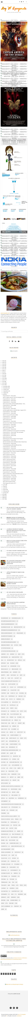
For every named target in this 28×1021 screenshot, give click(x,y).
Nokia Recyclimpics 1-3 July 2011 (10, 476)
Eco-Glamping (4, 702)
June (4, 484)
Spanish (14, 858)
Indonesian (12, 747)
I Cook (3, 744)
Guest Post (20, 732)
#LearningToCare (5, 627)
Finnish (11, 717)
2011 (3, 384)
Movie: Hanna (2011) (14, 134)
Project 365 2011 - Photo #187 (9, 465)
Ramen (18, 831)
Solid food (4, 858)
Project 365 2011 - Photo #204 (14, 129)
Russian (3, 843)
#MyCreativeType (18, 627)
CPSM (2, 678)
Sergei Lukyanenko (6, 852)
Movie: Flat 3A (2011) (14, 255)
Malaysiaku (11, 771)
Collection (13, 690)
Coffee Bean (20, 687)
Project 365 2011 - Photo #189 (9, 457)
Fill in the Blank (14, 714)
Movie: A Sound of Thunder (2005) (14, 89)
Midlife (14, 780)
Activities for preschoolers (8, 651)
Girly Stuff (4, 729)
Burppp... (3, 675)
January (5, 492)
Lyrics (11, 768)
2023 (3, 365)
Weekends (13, 897)
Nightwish (11, 798)
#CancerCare (4, 618)
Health (3, 738)
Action (16, 645)
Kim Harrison (4, 759)
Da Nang (21, 693)
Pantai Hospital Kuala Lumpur (9, 816)
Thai (13, 882)
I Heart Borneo (13, 744)
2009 (3, 495)
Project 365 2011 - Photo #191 (9, 453)
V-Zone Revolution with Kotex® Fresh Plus (12, 445)
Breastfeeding (4, 672)
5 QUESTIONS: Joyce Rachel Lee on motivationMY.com (14, 449)
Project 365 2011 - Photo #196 (14, 253)
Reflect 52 (3, 837)
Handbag (3, 735)
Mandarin (14, 774)
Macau (3, 771)
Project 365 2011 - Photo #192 (9, 448)
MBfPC (19, 768)
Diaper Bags (12, 696)
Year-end (11, 903)
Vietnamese (4, 894)
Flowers (19, 717)
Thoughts (3, 885)
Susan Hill (4, 870)
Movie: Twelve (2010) (7, 467)
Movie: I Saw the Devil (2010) (9, 459)
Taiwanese (13, 876)
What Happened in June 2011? (9, 483)
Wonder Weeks (14, 900)
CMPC (21, 675)
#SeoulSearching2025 (6, 633)
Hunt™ (3, 741)
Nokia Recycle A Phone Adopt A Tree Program (14, 258)
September (5, 391)
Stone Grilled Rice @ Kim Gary (9, 461)
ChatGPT (17, 678)
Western (3, 900)
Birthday (3, 663)
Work (2, 903)
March (4, 489)
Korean (14, 759)
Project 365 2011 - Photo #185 (9, 472)
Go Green (13, 729)
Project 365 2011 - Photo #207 (14, 79)
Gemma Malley (4, 726)
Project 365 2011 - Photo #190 (9, 456)
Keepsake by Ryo (5, 756)
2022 (3, 367)
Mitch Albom (4, 783)
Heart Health (12, 738)
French (16, 720)
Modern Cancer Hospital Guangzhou (10, 786)
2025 (3, 362)
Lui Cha (3, 768)
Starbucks (13, 861)
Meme (19, 777)
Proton (15, 825)
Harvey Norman (14, 735)
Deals (2, 696)
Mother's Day (4, 792)
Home (21, 738)
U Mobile (3, 888)
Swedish (16, 873)
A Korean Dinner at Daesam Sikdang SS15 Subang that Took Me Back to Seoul (16, 530)
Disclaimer (19, 1015)
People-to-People (5, 819)
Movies (13, 792)
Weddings (20, 894)
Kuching (3, 762)
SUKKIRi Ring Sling (14, 843)
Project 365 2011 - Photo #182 (9, 480)
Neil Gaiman (15, 795)
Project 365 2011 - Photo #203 (14, 132)
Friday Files (4, 723)
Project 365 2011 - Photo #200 (14, 239)
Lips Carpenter (15, 765)
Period (16, 819)
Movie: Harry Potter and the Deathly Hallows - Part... (14, 403)
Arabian (12, 654)
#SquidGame (20, 633)
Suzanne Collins (5, 873)
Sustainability (14, 870)
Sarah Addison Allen (16, 846)
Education (15, 702)
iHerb (2, 909)
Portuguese (14, 822)
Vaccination (4, 891)
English (3, 708)
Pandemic (3, 813)
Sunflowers (13, 867)
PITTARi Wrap (15, 807)
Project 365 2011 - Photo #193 (9, 446)
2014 (3, 379)
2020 (3, 370)
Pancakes (12, 810)
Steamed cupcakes (5, 864)
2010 (3, 494)
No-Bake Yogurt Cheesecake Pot (17, 550)
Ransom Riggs (4, 834)
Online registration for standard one (11, 804)
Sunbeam (3, 867)
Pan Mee (3, 810)
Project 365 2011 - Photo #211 (14, 64)
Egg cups (3, 705)
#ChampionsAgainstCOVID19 (8, 621)
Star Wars (3, 861)
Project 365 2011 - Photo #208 (14, 74)
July (4, 394)
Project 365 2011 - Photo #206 (14, 84)
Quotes (11, 828)
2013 (3, 381)
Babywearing (4, 657)
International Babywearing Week (9, 750)
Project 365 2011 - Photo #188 (9, 462)
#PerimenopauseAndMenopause (9, 630)
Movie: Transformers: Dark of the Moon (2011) (13, 473)
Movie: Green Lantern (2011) (9, 470)
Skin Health (4, 855)
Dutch (11, 699)
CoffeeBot (4, 690)
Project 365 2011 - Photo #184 (9, 475)
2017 (3, 375)
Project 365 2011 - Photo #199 (14, 243)
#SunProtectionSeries (6, 636)
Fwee (13, 723)
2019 (3, 372)
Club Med (3, 687)
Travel (13, 885)
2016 (3, 376)
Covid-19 (12, 693)
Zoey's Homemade (5, 906)
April (4, 488)
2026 (3, 360)
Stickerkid (16, 864)
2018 (3, 373)
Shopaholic (18, 852)
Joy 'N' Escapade (22, 1014)
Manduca (3, 777)
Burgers (15, 672)
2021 (3, 368)
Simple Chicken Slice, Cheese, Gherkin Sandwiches (14, 451)
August (5, 392)
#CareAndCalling (16, 618)
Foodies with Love (5, 720)
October (5, 389)
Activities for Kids (5, 648)
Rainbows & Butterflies (7, 831)
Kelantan (15, 756)
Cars (9, 678)
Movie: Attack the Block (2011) (9, 464)
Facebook (13, 711)
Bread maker (15, 669)
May (4, 486)
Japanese (3, 753)
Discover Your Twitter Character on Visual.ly (14, 139)
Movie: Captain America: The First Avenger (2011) (14, 23)
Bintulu (20, 660)
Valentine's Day (15, 891)
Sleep (13, 855)
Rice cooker (12, 840)
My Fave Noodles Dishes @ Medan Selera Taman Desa (14, 273)
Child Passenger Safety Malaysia (9, 681)
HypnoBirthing (13, 741)
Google (3, 732)
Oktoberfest (4, 801)
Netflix (3, 798)
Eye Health (4, 711)
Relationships (14, 837)
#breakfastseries (5, 645)
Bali (2, 660)
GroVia (11, 732)
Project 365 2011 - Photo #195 (14, 271)
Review (2, 840)
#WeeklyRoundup (5, 639)
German (14, 726)
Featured (3, 714)
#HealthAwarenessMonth (7, 624)
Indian (3, 747)
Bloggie (12, 663)
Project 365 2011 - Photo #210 (14, 67)
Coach (11, 687)
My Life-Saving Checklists (15, 592)
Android (3, 654)
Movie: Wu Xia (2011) (14, 76)
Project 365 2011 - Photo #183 (9, 478)
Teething (3, 879)
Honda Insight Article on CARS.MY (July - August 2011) (14, 410)
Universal (12, 888)
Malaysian (3, 774)
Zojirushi (16, 906)
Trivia (21, 885)
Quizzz (3, 828)
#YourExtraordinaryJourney (8, 642)
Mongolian (4, 789)
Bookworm (13, 666)
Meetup (12, 777)
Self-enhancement (5, 849)
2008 (3, 497)
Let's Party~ (4, 765)
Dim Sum (20, 696)
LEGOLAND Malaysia (14, 762)
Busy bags (13, 675)
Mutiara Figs (4, 795)
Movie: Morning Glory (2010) (9, 481)
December (5, 386)
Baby (19, 654)
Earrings (19, 699)
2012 (3, 383)
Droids (3, 699)
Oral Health (4, 807)
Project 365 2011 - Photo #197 (14, 251)
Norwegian (21, 798)
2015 (3, 378)
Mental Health (5, 780)
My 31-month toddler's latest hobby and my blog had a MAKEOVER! (16, 562)
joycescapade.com (5, 313)
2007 (3, 499)
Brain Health (4, 669)
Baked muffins (15, 657)
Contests (3, 693)
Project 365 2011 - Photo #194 (9, 443)
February (5, 491)
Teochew (12, 879)
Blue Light (4, 666)
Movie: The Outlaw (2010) (14, 241)
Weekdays (3, 897)
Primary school (5, 825)
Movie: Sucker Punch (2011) (9, 454)
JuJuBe (11, 753)
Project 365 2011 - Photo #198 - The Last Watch (14, 248)
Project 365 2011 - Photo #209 (14, 69)
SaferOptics (4, 846)
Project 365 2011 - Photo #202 (14, 137)
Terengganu (4, 882)
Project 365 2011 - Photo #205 (14, 86)
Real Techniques (16, 834)
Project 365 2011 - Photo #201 (14, 236)
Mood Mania (14, 789)
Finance (3, 717)
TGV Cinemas (4, 876)
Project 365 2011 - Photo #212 (14, 21)
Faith (21, 711)
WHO (12, 894)
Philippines (4, 822)
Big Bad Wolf (10, 660)
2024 (3, 364)
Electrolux (12, 705)
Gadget (20, 723)
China (2, 684)
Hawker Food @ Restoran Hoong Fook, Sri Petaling (14, 246)
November (5, 387)
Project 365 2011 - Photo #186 (9, 468)
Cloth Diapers (11, 684)
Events (11, 708)
